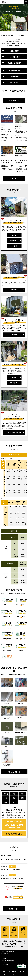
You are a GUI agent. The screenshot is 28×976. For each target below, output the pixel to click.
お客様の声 (3, 958)
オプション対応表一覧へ (14, 772)
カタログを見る (15, 83)
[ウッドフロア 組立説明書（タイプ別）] (21, 701)
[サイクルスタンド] (7, 762)
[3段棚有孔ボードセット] (21, 715)
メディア (3, 962)
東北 (14, 794)
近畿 (14, 798)
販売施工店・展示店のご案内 (7, 960)
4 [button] (17, 27)
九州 (14, 802)
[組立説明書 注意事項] (7, 658)
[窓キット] (7, 744)
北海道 (6, 794)
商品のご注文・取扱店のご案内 (14, 934)
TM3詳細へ (14, 290)
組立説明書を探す (14, 70)
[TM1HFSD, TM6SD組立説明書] (7, 602)
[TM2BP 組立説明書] (7, 636)
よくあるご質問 (23, 933)
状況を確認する (14, 100)
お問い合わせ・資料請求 (4, 934)
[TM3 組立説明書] (7, 648)
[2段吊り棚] (7, 686)
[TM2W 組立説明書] (21, 625)
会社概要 (5, 971)
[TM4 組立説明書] (21, 648)
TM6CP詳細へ (14, 383)
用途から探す (14, 51)
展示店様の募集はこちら (14, 834)
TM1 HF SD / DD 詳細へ (14, 432)
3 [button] (15, 27)
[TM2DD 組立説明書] (7, 625)
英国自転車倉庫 (4, 953)
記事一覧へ (14, 178)
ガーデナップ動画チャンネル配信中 (21, 161)
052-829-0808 (14, 824)
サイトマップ (22, 971)
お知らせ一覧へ (14, 909)
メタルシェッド (4, 956)
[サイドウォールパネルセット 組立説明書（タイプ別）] (7, 715)
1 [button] (11, 27)
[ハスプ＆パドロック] (7, 730)
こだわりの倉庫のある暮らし (7, 951)
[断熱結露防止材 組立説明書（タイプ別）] (7, 701)
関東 (22, 794)
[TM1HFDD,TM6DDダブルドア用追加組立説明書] (21, 602)
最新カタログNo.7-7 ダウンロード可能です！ (6, 131)
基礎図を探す (14, 76)
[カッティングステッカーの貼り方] (21, 744)
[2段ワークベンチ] (21, 686)
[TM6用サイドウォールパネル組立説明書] (21, 636)
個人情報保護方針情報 (13, 971)
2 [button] (13, 27)
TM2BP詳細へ (14, 246)
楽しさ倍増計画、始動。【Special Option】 (6, 162)
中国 (22, 798)
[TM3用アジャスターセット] (21, 730)
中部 (5, 798)
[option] (14, 17)
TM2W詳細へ (14, 240)
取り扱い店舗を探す (14, 63)
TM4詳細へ (14, 335)
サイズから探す (15, 57)
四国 (5, 802)
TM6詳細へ (14, 377)
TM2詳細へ (14, 235)
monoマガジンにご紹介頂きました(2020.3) (12, 878)
